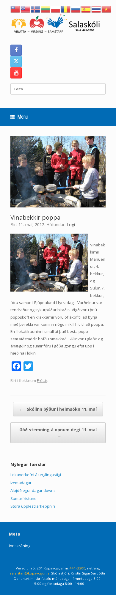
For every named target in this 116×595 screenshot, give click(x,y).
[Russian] (76, 8)
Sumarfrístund (23, 498)
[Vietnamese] (106, 8)
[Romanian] (66, 8)
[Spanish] (86, 8)
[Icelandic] (36, 8)
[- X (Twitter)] (16, 61)
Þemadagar (21, 482)
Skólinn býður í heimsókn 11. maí (58, 409)
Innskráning (19, 545)
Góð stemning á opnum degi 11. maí (58, 433)
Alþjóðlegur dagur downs (33, 490)
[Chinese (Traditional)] (15, 8)
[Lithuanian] (46, 8)
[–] (58, 24)
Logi (71, 224)
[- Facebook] (16, 50)
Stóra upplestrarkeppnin (32, 506)
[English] (26, 8)
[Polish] (56, 8)
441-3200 (77, 568)
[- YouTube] (16, 72)
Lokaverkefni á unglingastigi (35, 474)
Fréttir (42, 380)
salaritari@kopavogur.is (29, 573)
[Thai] (96, 8)
